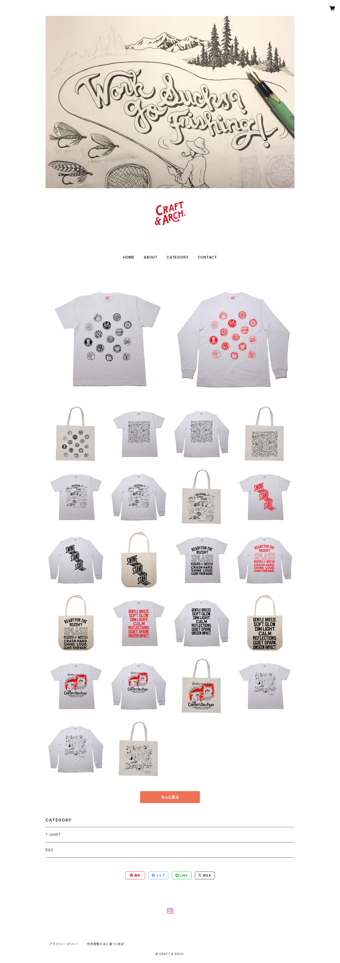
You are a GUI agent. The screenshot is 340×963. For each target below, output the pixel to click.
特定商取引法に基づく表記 (105, 944)
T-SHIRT (53, 834)
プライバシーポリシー (64, 944)
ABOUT (151, 257)
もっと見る (170, 797)
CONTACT (207, 257)
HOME (129, 257)
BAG (49, 850)
